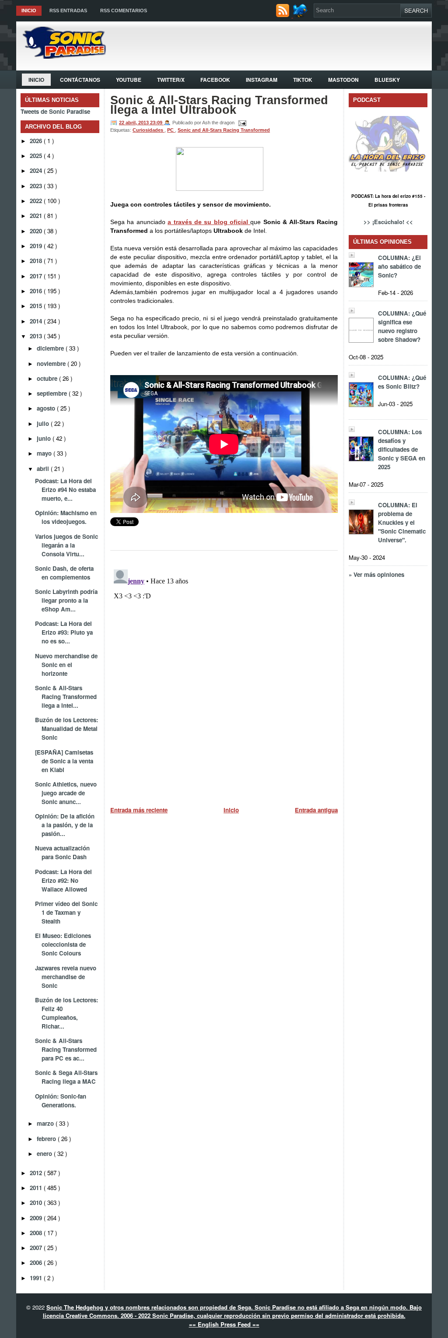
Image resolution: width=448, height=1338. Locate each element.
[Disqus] (224, 675)
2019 (37, 246)
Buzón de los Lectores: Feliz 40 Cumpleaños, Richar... (66, 1013)
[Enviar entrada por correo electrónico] (241, 122)
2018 (37, 260)
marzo (46, 1123)
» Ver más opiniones (376, 574)
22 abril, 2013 (134, 122)
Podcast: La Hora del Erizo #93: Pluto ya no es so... (64, 632)
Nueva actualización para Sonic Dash (62, 852)
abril (44, 468)
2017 (37, 276)
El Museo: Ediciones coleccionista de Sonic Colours (63, 944)
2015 (37, 306)
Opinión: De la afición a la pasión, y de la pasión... (64, 825)
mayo (45, 453)
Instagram (261, 80)
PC (171, 130)
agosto (47, 408)
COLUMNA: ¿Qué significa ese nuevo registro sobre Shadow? (402, 326)
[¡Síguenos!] (301, 15)
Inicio (28, 10)
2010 (37, 1202)
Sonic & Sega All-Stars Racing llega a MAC (66, 1076)
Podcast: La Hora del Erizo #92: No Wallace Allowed (63, 880)
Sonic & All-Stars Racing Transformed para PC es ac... (66, 1049)
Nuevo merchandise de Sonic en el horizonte (66, 665)
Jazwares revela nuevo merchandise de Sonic (65, 977)
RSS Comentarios (123, 10)
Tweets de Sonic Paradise (55, 111)
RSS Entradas (68, 10)
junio (44, 438)
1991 (37, 1278)
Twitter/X (171, 80)
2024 (37, 170)
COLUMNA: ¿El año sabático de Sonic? (399, 266)
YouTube (128, 80)
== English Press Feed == (224, 1324)
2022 (37, 201)
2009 (37, 1218)
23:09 (157, 122)
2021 (37, 215)
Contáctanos (80, 80)
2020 (37, 231)
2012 (37, 1173)
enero (45, 1153)
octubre (48, 378)
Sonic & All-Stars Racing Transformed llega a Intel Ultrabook (219, 105)
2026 (37, 141)
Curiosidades (148, 130)
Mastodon (343, 80)
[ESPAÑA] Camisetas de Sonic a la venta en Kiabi (64, 761)
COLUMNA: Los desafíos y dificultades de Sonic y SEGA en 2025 (401, 449)
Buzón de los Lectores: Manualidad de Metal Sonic (66, 728)
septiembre (53, 393)
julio (44, 423)
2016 (37, 291)
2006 (37, 1262)
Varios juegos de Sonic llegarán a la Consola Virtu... (66, 545)
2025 (37, 155)
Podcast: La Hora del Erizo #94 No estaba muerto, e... (65, 489)
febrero (47, 1138)
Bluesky (387, 80)
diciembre (51, 348)
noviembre (52, 363)
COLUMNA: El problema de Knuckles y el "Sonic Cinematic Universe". (402, 522)
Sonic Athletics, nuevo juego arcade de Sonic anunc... (66, 793)
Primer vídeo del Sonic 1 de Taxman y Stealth (66, 912)
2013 (37, 336)
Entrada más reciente (139, 810)
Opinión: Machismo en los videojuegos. (66, 517)
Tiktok (302, 80)
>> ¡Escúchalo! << (388, 222)
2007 (37, 1247)
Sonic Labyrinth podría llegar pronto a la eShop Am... (66, 600)
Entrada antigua (316, 810)
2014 (37, 321)
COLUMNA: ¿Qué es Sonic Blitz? (402, 381)
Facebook (215, 80)
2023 (37, 186)
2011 (37, 1187)
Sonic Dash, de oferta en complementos (64, 572)
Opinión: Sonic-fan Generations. (60, 1100)
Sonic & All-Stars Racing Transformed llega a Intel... (66, 696)
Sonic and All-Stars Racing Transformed (224, 130)
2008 (37, 1233)
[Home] (61, 56)
